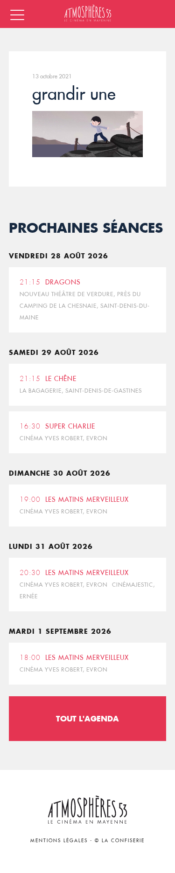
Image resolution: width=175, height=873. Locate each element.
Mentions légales (59, 841)
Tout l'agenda (87, 718)
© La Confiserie (120, 841)
